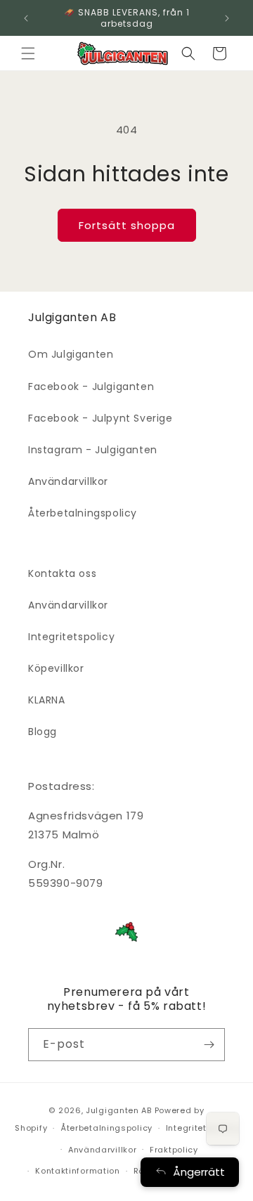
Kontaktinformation (77, 1170)
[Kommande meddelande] (227, 18)
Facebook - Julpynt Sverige (100, 418)
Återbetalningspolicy (82, 513)
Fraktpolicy (174, 1149)
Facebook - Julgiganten (91, 386)
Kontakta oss (62, 573)
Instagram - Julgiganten (92, 450)
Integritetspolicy (71, 637)
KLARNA (46, 700)
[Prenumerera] (208, 1044)
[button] (28, 53)
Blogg (42, 732)
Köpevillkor (56, 668)
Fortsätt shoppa (127, 225)
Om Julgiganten (70, 354)
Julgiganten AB (119, 1110)
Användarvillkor (68, 481)
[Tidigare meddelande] (26, 18)
